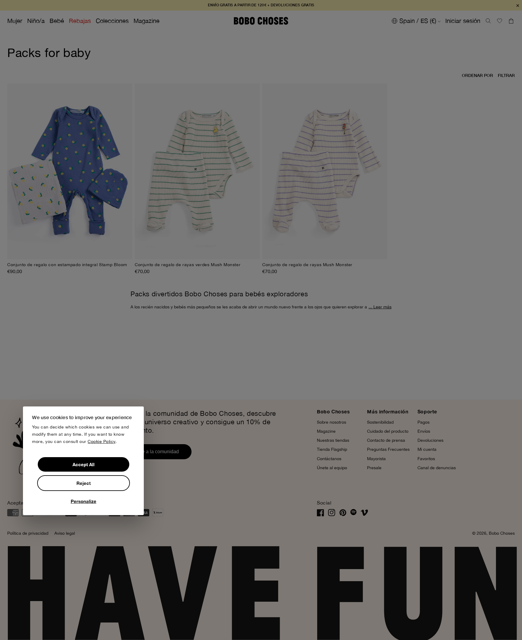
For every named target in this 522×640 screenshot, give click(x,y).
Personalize (83, 501)
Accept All (83, 464)
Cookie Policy (101, 441)
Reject (83, 483)
